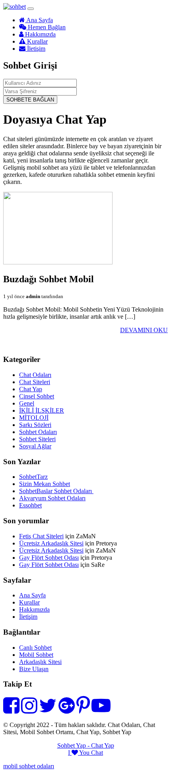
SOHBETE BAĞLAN (30, 100)
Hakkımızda (39, 34)
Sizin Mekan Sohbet (44, 483)
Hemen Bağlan (46, 27)
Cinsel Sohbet (36, 396)
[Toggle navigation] (30, 9)
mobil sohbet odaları (28, 766)
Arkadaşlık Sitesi (40, 661)
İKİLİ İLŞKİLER (41, 410)
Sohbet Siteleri (37, 439)
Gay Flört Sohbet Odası (49, 557)
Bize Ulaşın (34, 669)
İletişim (35, 48)
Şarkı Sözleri (35, 424)
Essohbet (30, 505)
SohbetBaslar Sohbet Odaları (56, 491)
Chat (97, 752)
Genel (26, 403)
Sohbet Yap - (74, 745)
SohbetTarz (33, 476)
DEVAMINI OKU (144, 330)
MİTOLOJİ (34, 417)
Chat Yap (30, 389)
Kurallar (36, 41)
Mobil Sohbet (36, 654)
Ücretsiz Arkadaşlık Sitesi (51, 543)
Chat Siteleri (34, 382)
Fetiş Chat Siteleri (41, 536)
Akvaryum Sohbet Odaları (52, 498)
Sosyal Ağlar (35, 446)
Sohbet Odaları (38, 432)
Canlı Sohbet (35, 647)
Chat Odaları (35, 374)
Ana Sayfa (39, 20)
